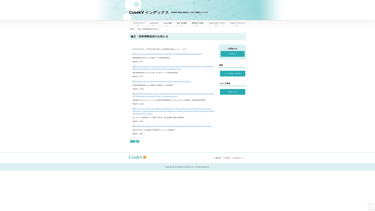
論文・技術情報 (182, 23)
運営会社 (218, 158)
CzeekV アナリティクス (237, 23)
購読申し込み (232, 92)
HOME (132, 29)
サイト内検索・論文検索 (233, 73)
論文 (138, 141)
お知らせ (133, 141)
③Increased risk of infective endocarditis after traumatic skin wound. (162, 81)
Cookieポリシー (239, 158)
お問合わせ (232, 54)
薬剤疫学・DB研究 (198, 23)
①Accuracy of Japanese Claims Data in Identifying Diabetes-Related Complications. (167, 54)
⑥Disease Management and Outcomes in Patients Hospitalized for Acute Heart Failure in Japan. (172, 126)
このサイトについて (139, 23)
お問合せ (227, 158)
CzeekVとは (154, 23)
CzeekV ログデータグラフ (217, 23)
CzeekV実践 (167, 23)
